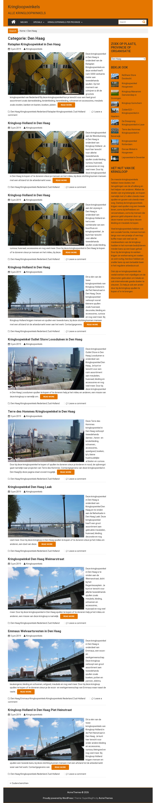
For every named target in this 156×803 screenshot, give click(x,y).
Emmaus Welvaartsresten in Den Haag (34, 631)
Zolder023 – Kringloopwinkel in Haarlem (125, 113)
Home (22, 31)
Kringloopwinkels (24, 6)
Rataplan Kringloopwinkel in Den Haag (34, 44)
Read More (66, 105)
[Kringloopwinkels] (13, 21)
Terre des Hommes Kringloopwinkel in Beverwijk (125, 132)
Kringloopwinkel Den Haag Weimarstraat (36, 559)
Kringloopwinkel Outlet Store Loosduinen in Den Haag (45, 339)
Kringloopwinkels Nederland (33, 111)
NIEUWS (24, 22)
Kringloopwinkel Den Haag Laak (30, 487)
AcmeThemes (106, 798)
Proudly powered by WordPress (58, 798)
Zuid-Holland (79, 111)
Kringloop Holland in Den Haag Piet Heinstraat (40, 710)
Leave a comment (77, 187)
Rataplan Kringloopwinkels (60, 111)
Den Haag (15, 111)
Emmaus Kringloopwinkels (33, 698)
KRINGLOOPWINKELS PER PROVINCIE (64, 22)
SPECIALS (37, 22)
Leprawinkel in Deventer (133, 157)
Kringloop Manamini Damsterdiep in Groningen (126, 94)
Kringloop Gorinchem (132, 103)
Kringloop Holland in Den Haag (29, 123)
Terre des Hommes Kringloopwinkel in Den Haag (41, 411)
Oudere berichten (20, 783)
